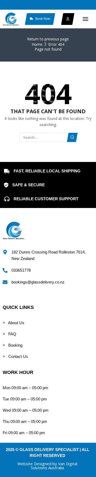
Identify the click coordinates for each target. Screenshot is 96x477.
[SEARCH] (72, 137)
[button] (85, 19)
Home (37, 44)
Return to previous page (48, 38)
